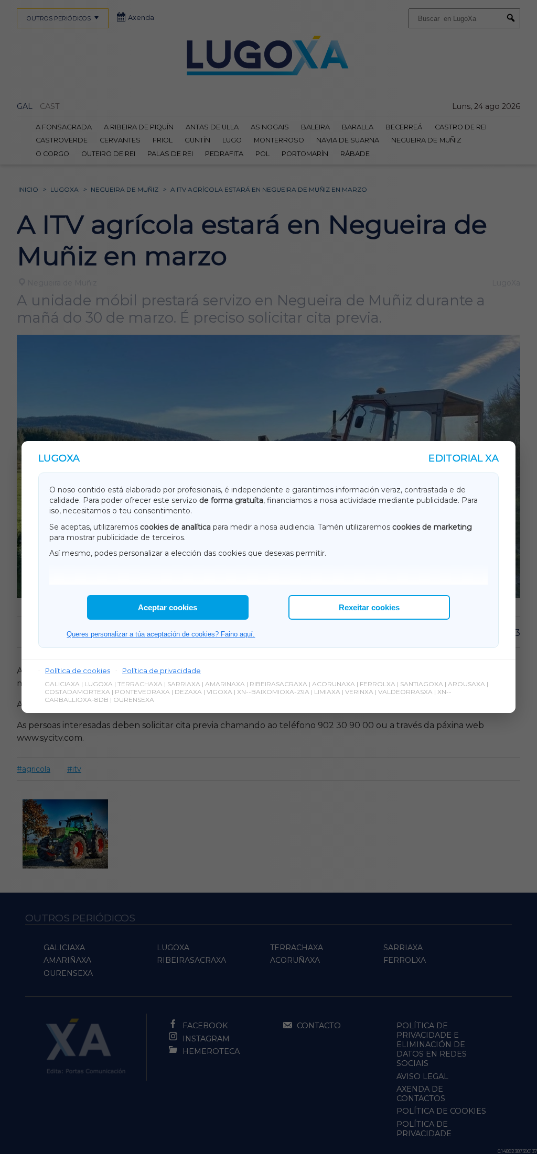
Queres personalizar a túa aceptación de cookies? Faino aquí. (161, 634)
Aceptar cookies (167, 607)
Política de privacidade (161, 670)
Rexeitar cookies (369, 607)
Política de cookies (77, 670)
